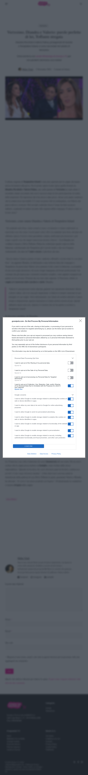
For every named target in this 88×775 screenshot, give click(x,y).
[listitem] (44, 358)
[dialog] (44, 387)
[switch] (70, 362)
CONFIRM (29, 446)
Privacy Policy (56, 454)
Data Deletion (31, 454)
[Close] (81, 321)
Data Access (44, 454)
